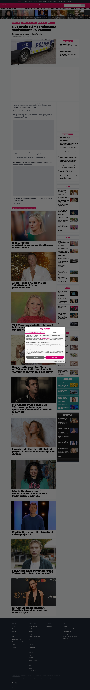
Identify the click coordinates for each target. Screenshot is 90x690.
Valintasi (55, 332)
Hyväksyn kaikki (54, 357)
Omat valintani (35, 357)
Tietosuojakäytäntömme (59, 361)
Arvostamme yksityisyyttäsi (35, 332)
